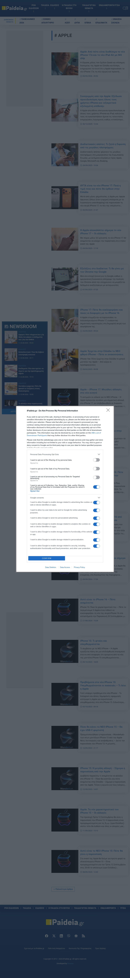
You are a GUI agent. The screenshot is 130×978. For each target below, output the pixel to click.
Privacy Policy (79, 567)
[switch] (96, 460)
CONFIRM (46, 558)
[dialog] (65, 489)
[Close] (109, 410)
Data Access (65, 567)
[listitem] (65, 454)
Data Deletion (50, 567)
